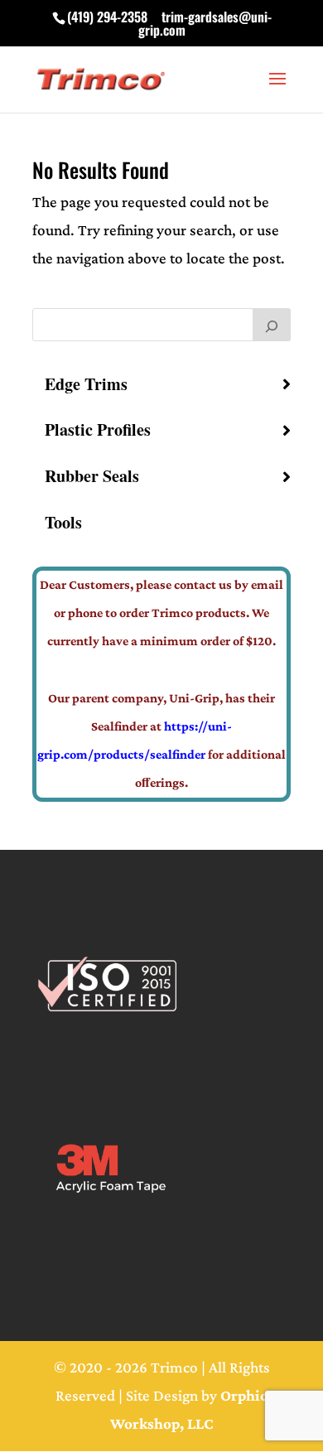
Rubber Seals (92, 476)
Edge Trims (86, 384)
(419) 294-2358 (107, 17)
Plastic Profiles (98, 429)
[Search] (272, 324)
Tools (63, 522)
